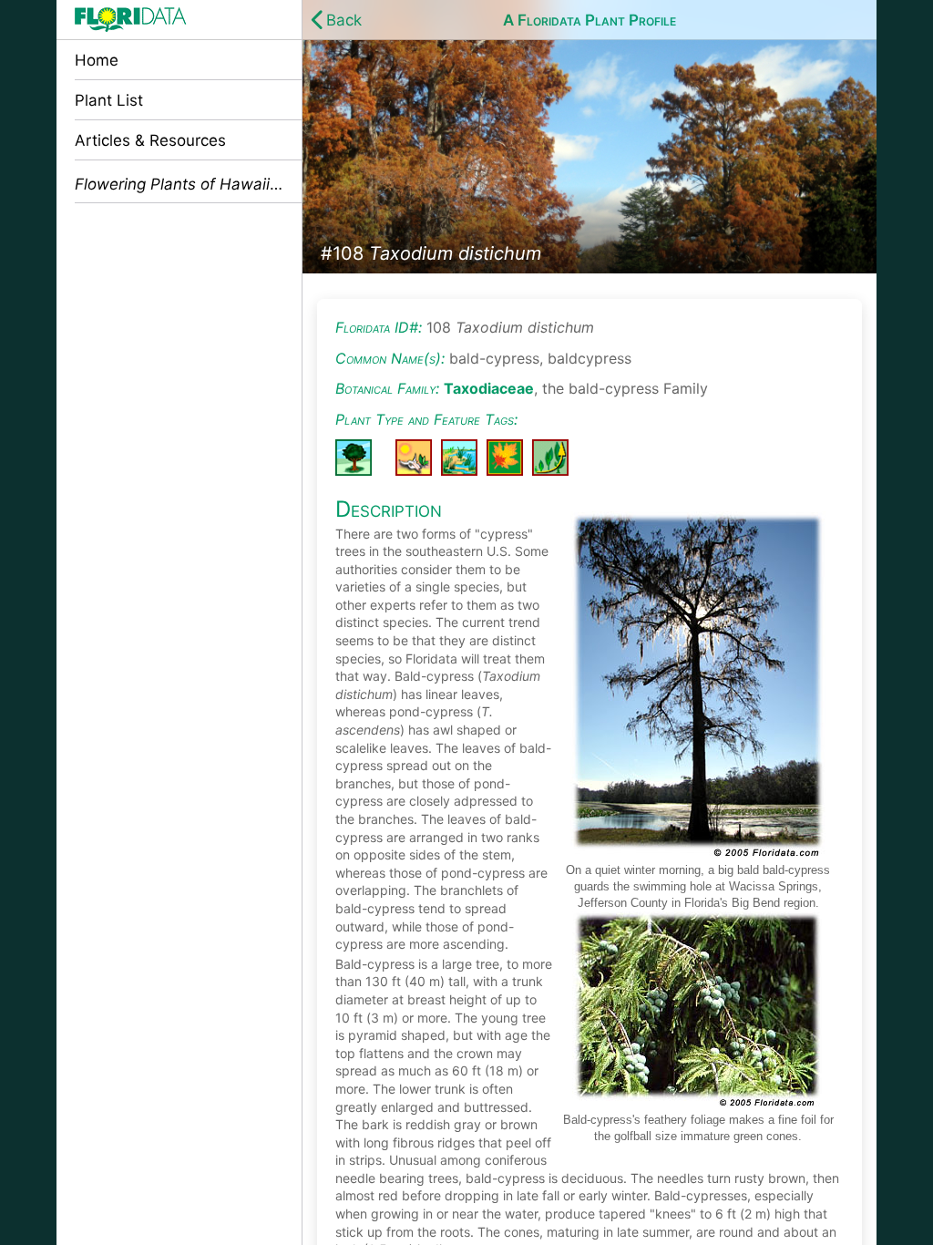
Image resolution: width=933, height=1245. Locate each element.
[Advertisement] (179, 332)
